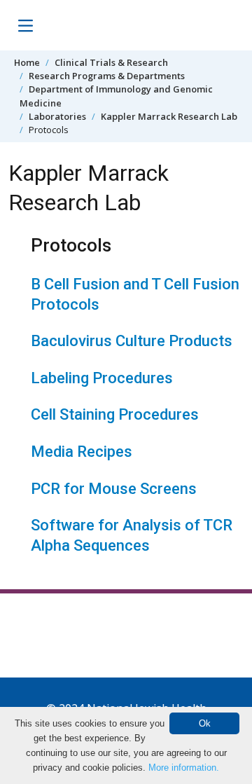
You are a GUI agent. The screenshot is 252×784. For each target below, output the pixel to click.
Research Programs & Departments (107, 75)
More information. (183, 767)
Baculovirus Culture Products (131, 341)
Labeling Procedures (102, 378)
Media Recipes (81, 451)
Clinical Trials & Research (111, 62)
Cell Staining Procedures (115, 414)
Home (27, 62)
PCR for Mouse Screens (114, 488)
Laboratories (57, 116)
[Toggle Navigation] (25, 25)
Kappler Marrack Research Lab (169, 116)
